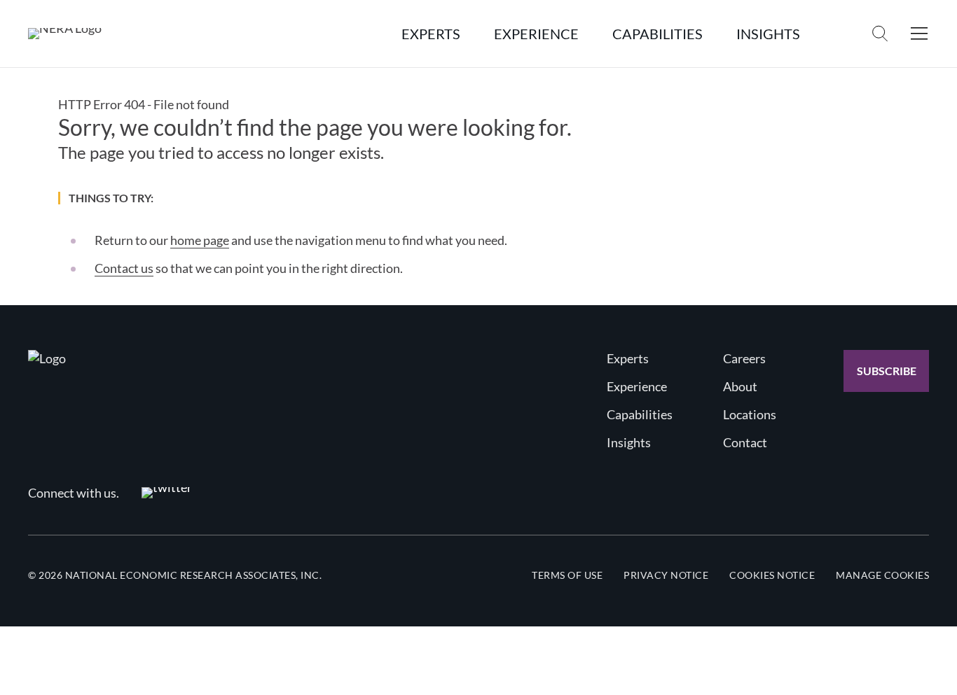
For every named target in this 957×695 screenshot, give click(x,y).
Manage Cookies (882, 575)
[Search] (880, 33)
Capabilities (640, 414)
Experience (637, 386)
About (740, 386)
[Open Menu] (919, 33)
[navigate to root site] (47, 358)
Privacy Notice (666, 575)
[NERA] (65, 33)
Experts (628, 358)
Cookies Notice (772, 575)
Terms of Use (567, 575)
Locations (749, 414)
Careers (744, 358)
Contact (745, 442)
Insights (629, 442)
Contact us (124, 268)
